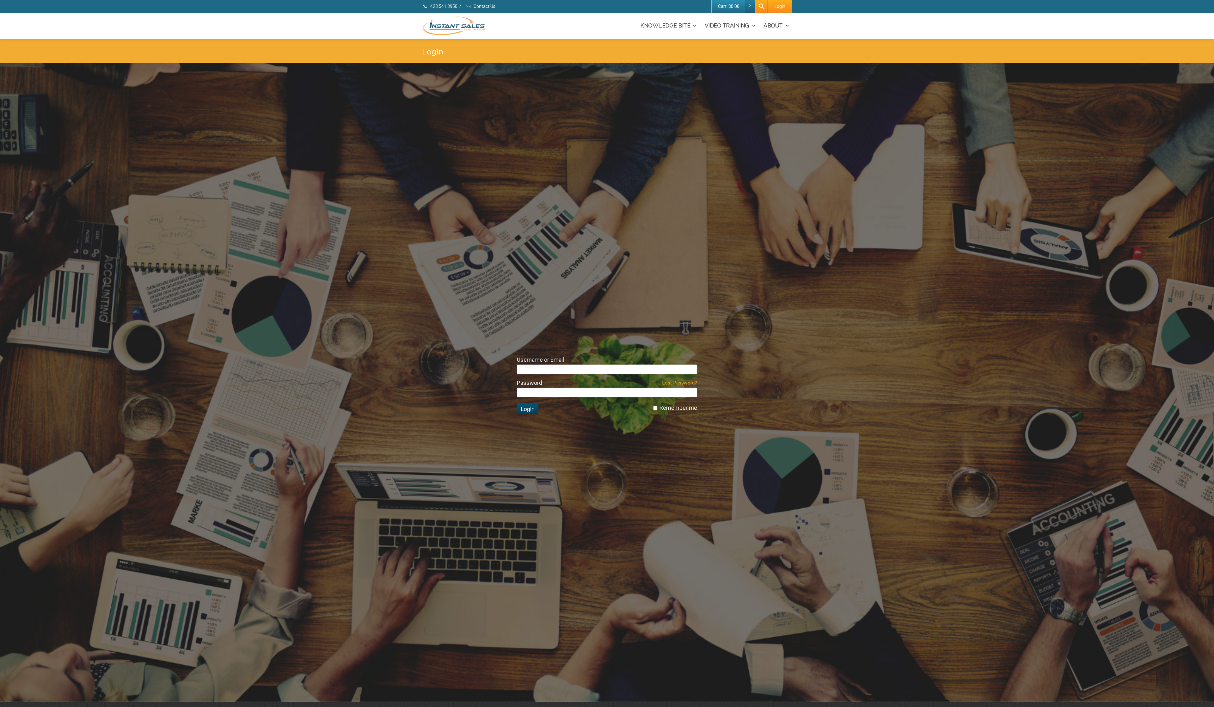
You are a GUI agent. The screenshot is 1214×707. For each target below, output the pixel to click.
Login (780, 6)
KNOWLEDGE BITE (665, 25)
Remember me (678, 407)
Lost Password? (679, 383)
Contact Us (484, 6)
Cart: (728, 6)
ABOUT (773, 25)
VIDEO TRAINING (727, 25)
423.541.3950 (443, 6)
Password (529, 383)
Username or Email (540, 360)
